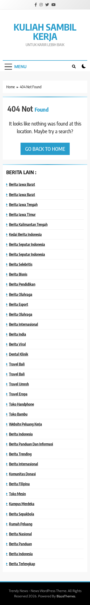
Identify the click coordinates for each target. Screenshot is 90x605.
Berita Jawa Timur (22, 214)
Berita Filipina (19, 483)
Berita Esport (18, 304)
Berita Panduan (20, 543)
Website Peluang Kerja (25, 424)
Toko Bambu (18, 414)
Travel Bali (17, 364)
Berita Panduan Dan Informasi (31, 443)
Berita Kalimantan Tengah (28, 224)
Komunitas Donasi (22, 473)
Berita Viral (17, 344)
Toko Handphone (21, 404)
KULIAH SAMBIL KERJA (45, 31)
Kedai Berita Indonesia (25, 234)
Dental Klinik (18, 354)
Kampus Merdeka (21, 503)
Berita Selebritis (20, 264)
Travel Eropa (18, 393)
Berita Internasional (23, 324)
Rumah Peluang (20, 523)
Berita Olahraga (20, 294)
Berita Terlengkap (22, 563)
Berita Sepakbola (21, 513)
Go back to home (45, 148)
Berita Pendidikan (22, 284)
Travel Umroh (19, 383)
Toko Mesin (17, 493)
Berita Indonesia (21, 434)
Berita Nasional (20, 533)
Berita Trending (20, 453)
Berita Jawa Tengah (23, 204)
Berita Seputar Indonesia (27, 244)
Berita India (17, 334)
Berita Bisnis (18, 274)
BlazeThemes (66, 596)
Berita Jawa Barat (22, 184)
